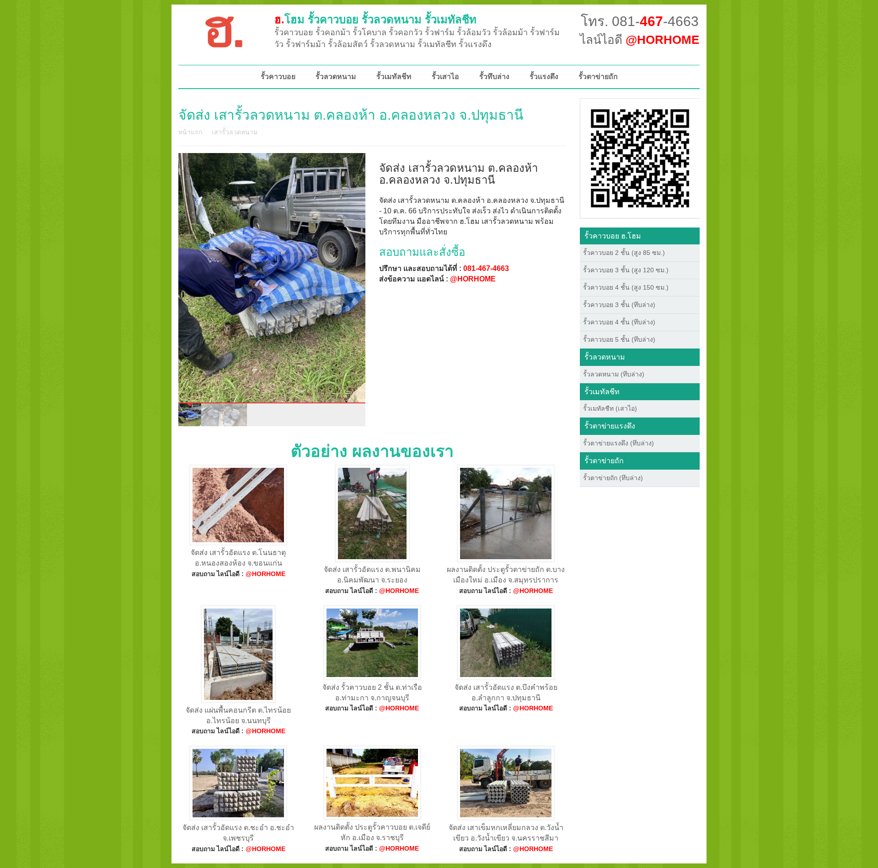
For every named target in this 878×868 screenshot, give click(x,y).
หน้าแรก (190, 132)
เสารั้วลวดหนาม (234, 132)
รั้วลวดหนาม (336, 76)
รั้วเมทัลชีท (394, 76)
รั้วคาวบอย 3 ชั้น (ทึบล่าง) (619, 304)
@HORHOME (473, 279)
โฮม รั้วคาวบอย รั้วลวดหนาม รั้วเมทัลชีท (375, 19)
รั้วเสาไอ (445, 76)
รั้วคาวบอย (278, 76)
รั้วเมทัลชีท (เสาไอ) (610, 408)
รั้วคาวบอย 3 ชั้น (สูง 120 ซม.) (626, 270)
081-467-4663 (486, 268)
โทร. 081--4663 (640, 21)
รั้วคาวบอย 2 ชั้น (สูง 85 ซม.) (624, 252)
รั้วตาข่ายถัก (598, 76)
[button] (640, 157)
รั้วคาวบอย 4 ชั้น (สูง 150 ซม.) (626, 287)
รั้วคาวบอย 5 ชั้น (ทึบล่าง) (619, 339)
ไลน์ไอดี (639, 40)
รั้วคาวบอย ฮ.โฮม (612, 236)
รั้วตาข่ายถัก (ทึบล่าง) (613, 478)
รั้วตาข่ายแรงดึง (609, 426)
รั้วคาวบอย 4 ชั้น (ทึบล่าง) (619, 322)
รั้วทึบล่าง (494, 76)
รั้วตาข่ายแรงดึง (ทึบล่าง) (618, 443)
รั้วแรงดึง (544, 76)
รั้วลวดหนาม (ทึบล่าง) (613, 374)
